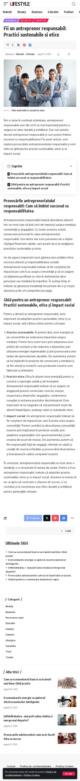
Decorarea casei (14, 617)
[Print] (30, 45)
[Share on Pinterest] (24, 45)
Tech (8, 651)
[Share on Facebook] (12, 45)
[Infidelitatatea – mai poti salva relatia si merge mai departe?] (67, 719)
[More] (72, 518)
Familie (10, 629)
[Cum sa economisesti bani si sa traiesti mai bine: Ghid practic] (67, 683)
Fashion (10, 634)
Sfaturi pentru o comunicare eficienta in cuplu (33, 579)
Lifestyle (20, 4)
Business (11, 20)
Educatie (26, 20)
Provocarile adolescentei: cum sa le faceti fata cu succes (39, 575)
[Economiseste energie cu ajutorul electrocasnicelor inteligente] (67, 701)
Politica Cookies (32, 775)
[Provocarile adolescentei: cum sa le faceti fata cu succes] (67, 738)
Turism (9, 657)
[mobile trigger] (7, 4)
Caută (68, 531)
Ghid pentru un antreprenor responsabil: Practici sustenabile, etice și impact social (38, 186)
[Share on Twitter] (18, 45)
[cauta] (73, 4)
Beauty (9, 606)
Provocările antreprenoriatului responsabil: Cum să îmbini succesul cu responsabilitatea (39, 175)
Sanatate (11, 646)
